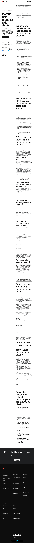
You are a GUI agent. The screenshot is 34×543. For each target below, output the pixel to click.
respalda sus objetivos (19, 198)
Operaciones (24, 477)
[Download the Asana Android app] (20, 541)
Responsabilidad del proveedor (16, 518)
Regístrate (17, 460)
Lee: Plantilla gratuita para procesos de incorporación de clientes (24, 241)
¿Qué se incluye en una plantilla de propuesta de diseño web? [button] (23, 424)
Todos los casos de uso (15, 493)
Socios (3, 518)
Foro (3, 508)
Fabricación (24, 490)
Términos (15, 537)
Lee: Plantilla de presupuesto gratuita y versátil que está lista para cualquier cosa (24, 280)
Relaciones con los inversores (16, 513)
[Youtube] (20, 535)
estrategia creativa (24, 213)
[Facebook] (18, 535)
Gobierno (24, 487)
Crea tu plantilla (5, 36)
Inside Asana (14, 508)
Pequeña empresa (25, 474)
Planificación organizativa (16, 483)
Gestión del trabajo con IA (6, 488)
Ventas (23, 482)
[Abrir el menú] (32, 1)
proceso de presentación (24, 111)
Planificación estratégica (16, 488)
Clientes (14, 505)
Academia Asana (5, 505)
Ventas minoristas (25, 485)
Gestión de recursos (5, 491)
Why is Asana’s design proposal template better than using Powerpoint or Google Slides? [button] (23, 440)
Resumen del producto (5, 475)
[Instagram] (17, 535)
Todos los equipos (25, 495)
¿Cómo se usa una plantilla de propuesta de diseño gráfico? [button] (23, 429)
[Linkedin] (15, 535)
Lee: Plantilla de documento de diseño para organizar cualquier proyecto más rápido (24, 93)
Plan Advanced (4, 483)
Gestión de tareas (15, 491)
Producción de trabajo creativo (16, 477)
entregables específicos (23, 6)
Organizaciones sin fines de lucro (27, 492)
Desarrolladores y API (5, 516)
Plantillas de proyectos (5, 513)
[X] (14, 535)
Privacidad (14, 516)
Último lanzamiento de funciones (7, 478)
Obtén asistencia (5, 503)
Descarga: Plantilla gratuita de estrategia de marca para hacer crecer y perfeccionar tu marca (24, 178)
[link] (4, 8)
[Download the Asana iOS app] (14, 541)
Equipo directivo (15, 503)
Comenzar (29, 1)
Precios (4, 480)
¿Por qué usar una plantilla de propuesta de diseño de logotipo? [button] (23, 434)
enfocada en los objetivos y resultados (22, 192)
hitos (27, 230)
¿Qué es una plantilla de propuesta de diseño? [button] (22, 408)
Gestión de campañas (15, 474)
